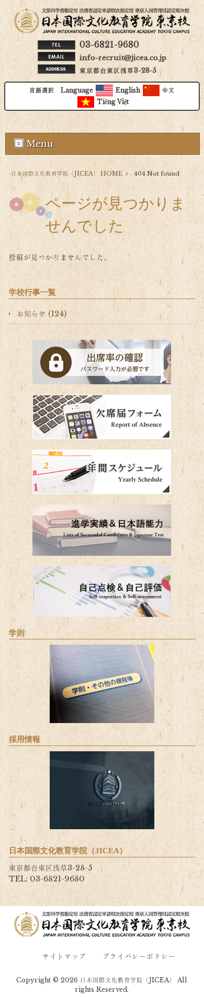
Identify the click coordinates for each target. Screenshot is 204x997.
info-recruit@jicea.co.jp (123, 57)
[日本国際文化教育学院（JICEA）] (102, 31)
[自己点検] (102, 591)
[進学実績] (102, 530)
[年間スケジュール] (102, 472)
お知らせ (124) (41, 313)
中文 (168, 90)
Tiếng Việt (113, 102)
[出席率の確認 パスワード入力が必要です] (102, 362)
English (128, 90)
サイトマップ (64, 956)
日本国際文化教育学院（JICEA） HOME (66, 173)
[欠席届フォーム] (102, 417)
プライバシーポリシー (139, 956)
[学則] (102, 684)
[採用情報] (102, 790)
